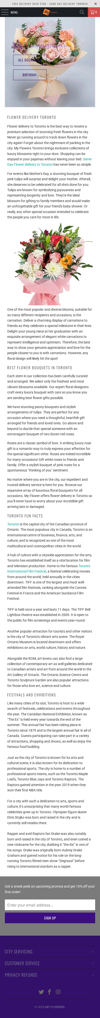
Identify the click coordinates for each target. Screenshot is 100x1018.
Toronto (13, 524)
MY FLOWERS (55, 1007)
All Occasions (30, 59)
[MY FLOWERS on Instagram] (58, 992)
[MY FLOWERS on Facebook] (49, 992)
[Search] (82, 12)
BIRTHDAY (30, 74)
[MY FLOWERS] (50, 12)
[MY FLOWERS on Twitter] (41, 992)
